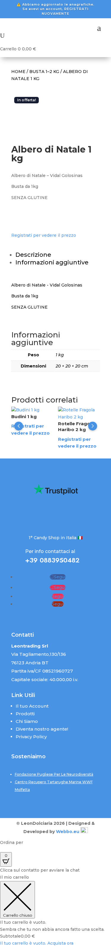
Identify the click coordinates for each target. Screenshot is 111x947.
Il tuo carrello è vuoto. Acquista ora (36, 943)
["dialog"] (55, 910)
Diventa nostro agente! (42, 729)
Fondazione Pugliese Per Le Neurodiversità (54, 774)
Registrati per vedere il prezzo (43, 235)
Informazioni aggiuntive (52, 262)
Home (18, 71)
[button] (18, 426)
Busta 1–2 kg (44, 71)
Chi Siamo (27, 721)
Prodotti (25, 713)
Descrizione (33, 254)
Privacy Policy (31, 736)
